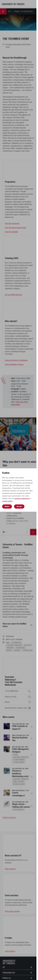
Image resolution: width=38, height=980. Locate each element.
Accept (19, 506)
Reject (7, 506)
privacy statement (22, 498)
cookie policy (7, 501)
